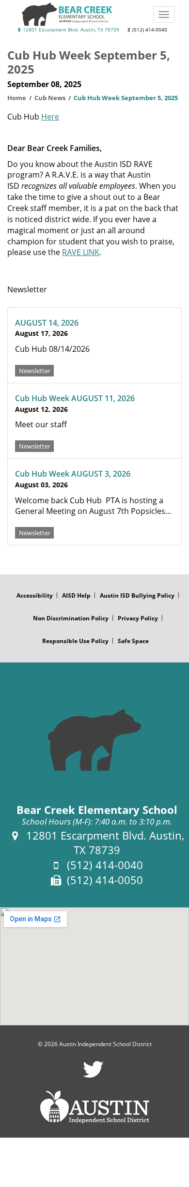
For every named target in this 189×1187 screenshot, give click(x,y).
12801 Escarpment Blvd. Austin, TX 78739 (70, 30)
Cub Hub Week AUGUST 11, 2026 (75, 398)
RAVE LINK (80, 252)
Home (16, 97)
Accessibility (34, 595)
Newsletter (34, 370)
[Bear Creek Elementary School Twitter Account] (93, 1075)
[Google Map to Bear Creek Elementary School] (94, 966)
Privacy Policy (138, 618)
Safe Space (133, 641)
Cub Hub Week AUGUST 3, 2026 (72, 473)
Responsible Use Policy (75, 641)
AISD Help (76, 595)
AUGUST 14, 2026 (47, 322)
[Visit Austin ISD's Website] (94, 1107)
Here (50, 116)
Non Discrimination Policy (71, 618)
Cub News (49, 97)
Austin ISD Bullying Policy (137, 595)
